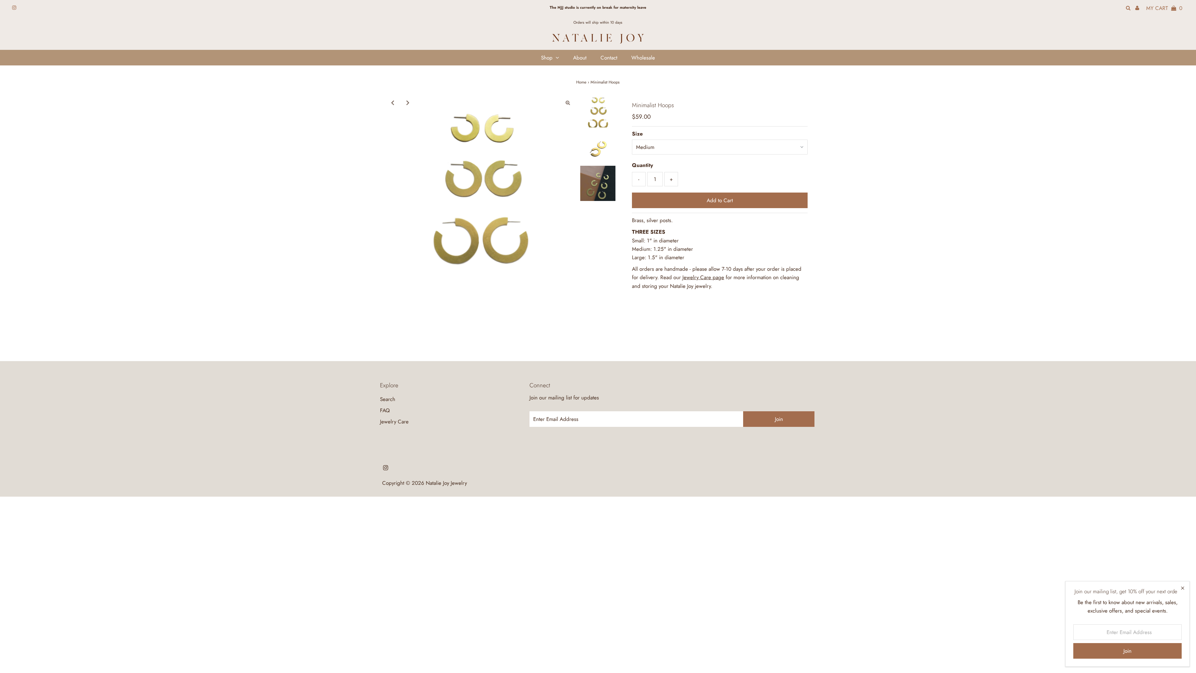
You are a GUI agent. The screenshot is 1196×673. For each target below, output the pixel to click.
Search (387, 399)
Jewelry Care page (703, 277)
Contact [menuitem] (608, 57)
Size (637, 133)
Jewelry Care (394, 421)
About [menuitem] (579, 57)
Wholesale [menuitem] (643, 57)
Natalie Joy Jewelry (446, 483)
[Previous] (392, 102)
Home (581, 82)
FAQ (385, 410)
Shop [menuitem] (547, 57)
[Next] (408, 102)
